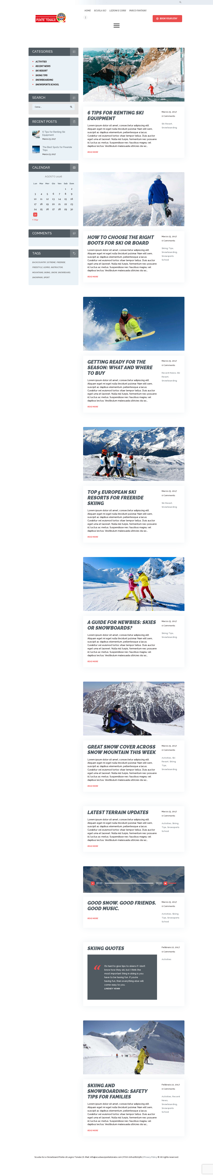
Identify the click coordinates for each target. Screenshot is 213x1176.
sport (47, 277)
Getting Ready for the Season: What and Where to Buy (119, 367)
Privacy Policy (150, 1157)
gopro (46, 267)
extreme (51, 262)
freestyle (37, 267)
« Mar (35, 220)
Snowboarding (169, 127)
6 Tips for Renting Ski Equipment (115, 115)
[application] (134, 883)
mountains (37, 272)
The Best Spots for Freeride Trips (57, 148)
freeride (61, 262)
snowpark (37, 277)
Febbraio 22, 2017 (171, 947)
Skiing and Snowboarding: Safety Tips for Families (117, 1091)
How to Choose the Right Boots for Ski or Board (120, 240)
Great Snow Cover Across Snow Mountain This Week (121, 749)
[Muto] (165, 883)
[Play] (93, 883)
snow (54, 272)
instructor (57, 267)
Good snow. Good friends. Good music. (121, 905)
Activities (166, 758)
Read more (92, 152)
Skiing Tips (167, 248)
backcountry (39, 262)
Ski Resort (167, 124)
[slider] (172, 883)
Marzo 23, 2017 (169, 112)
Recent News (169, 373)
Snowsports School (47, 84)
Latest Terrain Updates (117, 812)
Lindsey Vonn (112, 988)
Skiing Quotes (105, 948)
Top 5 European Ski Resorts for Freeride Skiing (115, 497)
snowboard (64, 272)
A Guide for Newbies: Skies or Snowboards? (121, 625)
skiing (47, 272)
